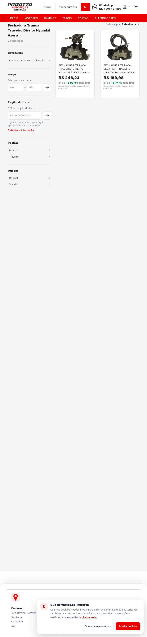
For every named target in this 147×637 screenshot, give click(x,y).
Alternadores (105, 18)
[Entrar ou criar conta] (126, 7)
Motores (31, 18)
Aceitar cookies (128, 626)
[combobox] (68, 7)
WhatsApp (106, 5)
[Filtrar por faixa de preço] (47, 87)
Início (14, 18)
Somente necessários (97, 626)
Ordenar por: (113, 24)
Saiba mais (89, 617)
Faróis (67, 18)
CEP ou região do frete (21, 108)
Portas (83, 18)
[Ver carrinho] (136, 7)
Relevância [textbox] (129, 24)
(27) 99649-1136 (110, 8)
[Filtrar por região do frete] (47, 116)
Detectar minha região (21, 130)
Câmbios (50, 18)
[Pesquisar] (85, 7)
